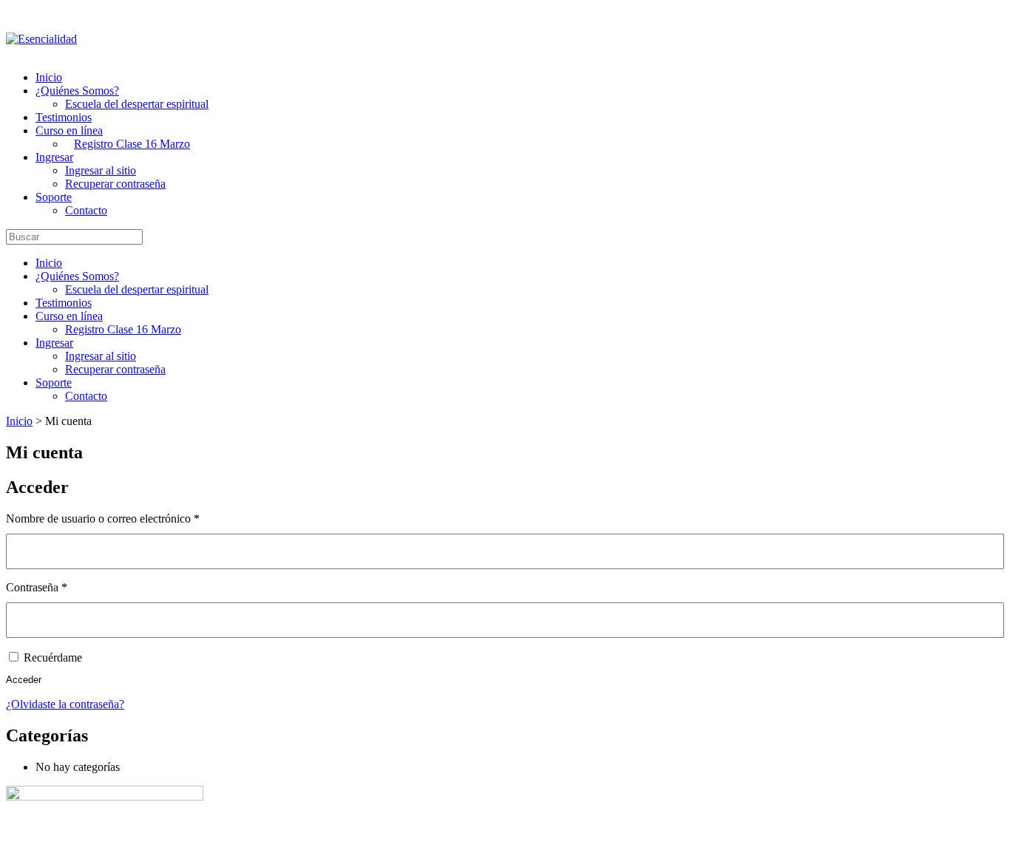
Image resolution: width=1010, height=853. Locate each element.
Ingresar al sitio (100, 170)
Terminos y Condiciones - (183, 836)
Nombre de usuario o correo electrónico (129, 518)
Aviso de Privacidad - (356, 836)
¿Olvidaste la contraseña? (65, 704)
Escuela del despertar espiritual (137, 104)
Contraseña (63, 587)
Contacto (86, 210)
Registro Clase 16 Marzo (132, 143)
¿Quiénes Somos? (77, 90)
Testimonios (63, 117)
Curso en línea (69, 130)
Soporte (53, 197)
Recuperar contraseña (115, 183)
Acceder (23, 679)
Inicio (48, 77)
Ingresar (54, 157)
